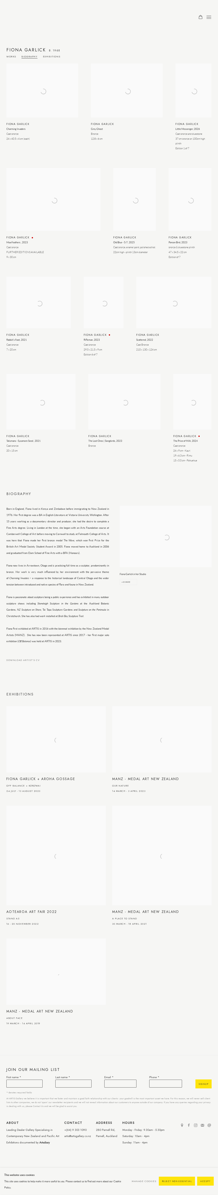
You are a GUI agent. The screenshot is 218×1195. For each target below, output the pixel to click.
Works (11, 56)
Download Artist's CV (26, 660)
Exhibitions (51, 56)
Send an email (209, 1125)
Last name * (62, 1077)
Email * (109, 1077)
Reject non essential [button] (177, 1181)
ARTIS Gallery (34, 17)
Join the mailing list (202, 1125)
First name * (13, 1077)
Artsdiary (44, 1142)
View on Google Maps (182, 1125)
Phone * (154, 1077)
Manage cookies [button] (144, 1181)
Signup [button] (203, 1084)
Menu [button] (208, 17)
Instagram (195, 1125)
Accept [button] (205, 1181)
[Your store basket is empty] (200, 17)
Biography (30, 56)
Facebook (188, 1125)
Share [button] (126, 582)
